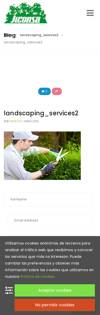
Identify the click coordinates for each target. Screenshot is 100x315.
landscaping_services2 (39, 35)
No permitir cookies (54, 305)
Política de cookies (38, 276)
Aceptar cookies (55, 290)
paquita (15, 121)
